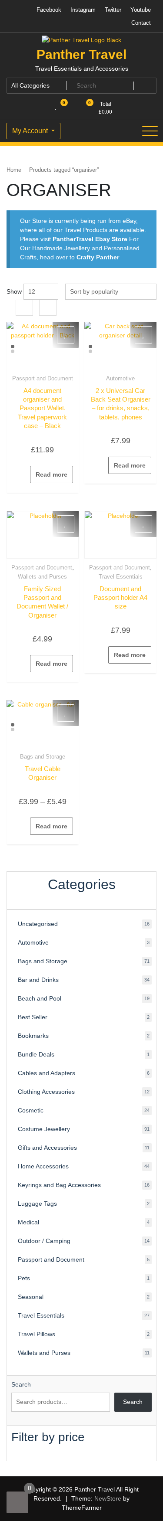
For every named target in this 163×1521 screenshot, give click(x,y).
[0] (17, 1502)
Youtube (140, 10)
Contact (141, 23)
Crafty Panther (98, 257)
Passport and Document (42, 378)
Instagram (83, 10)
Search (21, 1384)
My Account (31, 130)
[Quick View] (26, 474)
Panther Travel (81, 54)
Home (14, 170)
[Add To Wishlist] (65, 334)
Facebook (49, 10)
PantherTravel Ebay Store (90, 239)
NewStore (107, 1498)
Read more (51, 474)
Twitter (113, 10)
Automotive (120, 378)
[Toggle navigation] (150, 130)
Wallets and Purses (42, 576)
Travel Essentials (121, 576)
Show (14, 291)
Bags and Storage (42, 756)
